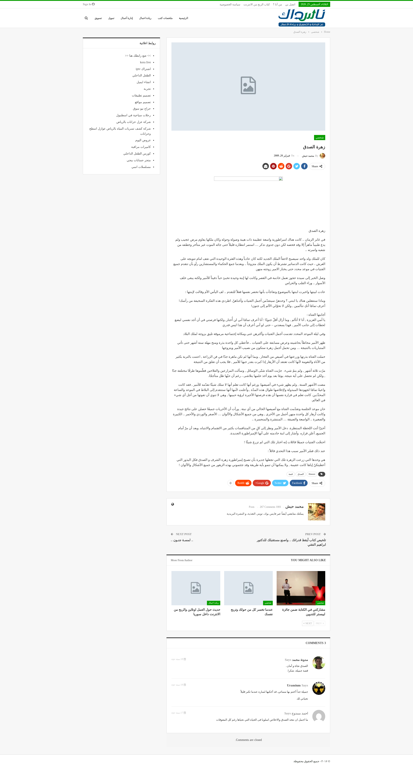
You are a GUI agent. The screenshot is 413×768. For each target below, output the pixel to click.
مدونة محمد (300, 659)
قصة (291, 474)
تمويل (111, 18)
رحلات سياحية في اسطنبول (133, 115)
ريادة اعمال (145, 18)
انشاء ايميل (144, 82)
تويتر (260, 513)
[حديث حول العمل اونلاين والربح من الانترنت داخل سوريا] (195, 588)
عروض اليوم (143, 140)
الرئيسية (183, 18)
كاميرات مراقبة (141, 147)
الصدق (301, 474)
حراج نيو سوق (142, 108)
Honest (312, 474)
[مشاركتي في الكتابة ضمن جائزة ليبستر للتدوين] (301, 588)
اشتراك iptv (143, 69)
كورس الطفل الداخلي (137, 153)
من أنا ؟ (277, 4)
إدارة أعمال (127, 18)
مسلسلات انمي (141, 167)
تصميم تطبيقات (141, 95)
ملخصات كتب (165, 18)
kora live (145, 62)
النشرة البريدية (235, 513)
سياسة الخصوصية (230, 4)
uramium (294, 685)
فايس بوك (270, 513)
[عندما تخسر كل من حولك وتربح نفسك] (248, 588)
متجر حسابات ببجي (139, 160)
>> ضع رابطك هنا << (138, 55)
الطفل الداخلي (141, 75)
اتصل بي (290, 4)
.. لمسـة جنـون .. (182, 540)
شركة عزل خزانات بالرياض (133, 122)
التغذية (252, 513)
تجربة (147, 88)
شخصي (320, 137)
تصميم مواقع (143, 102)
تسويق (98, 18)
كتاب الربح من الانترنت (256, 4)
